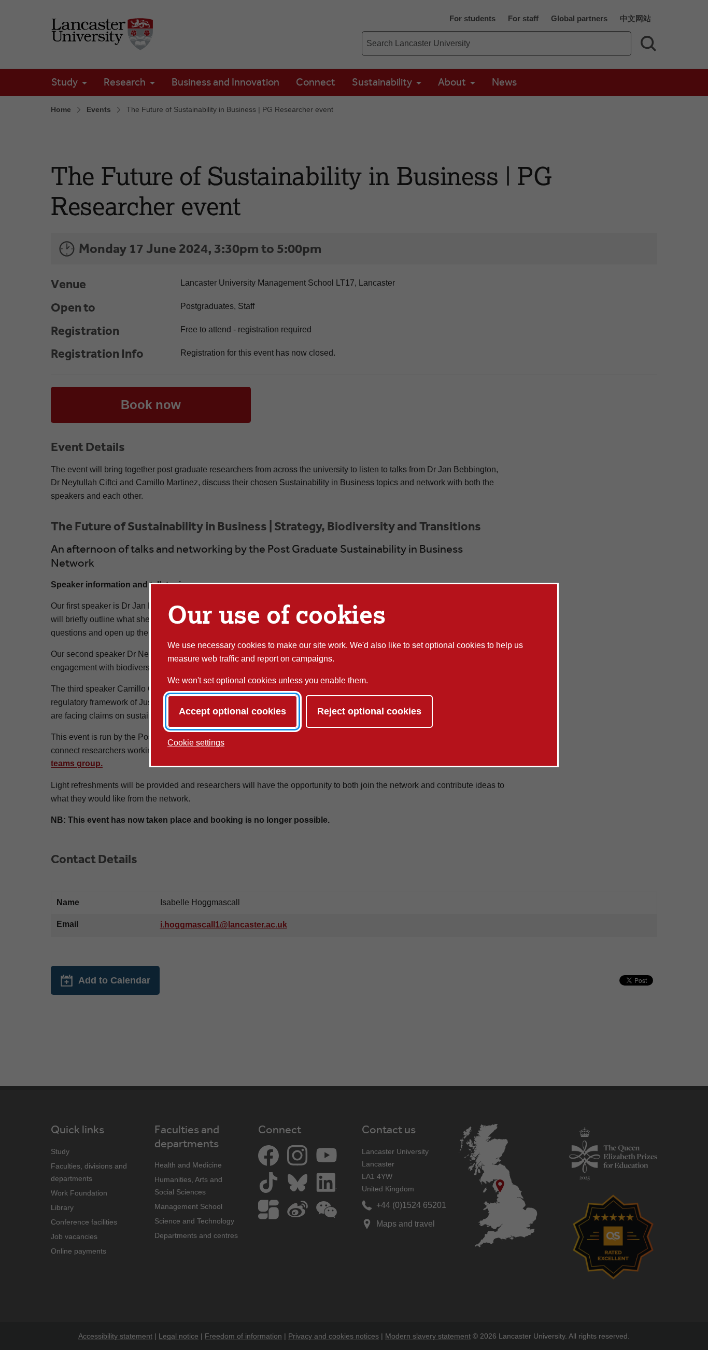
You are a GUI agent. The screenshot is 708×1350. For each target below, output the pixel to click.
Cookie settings (195, 742)
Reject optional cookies (369, 711)
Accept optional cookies (232, 711)
